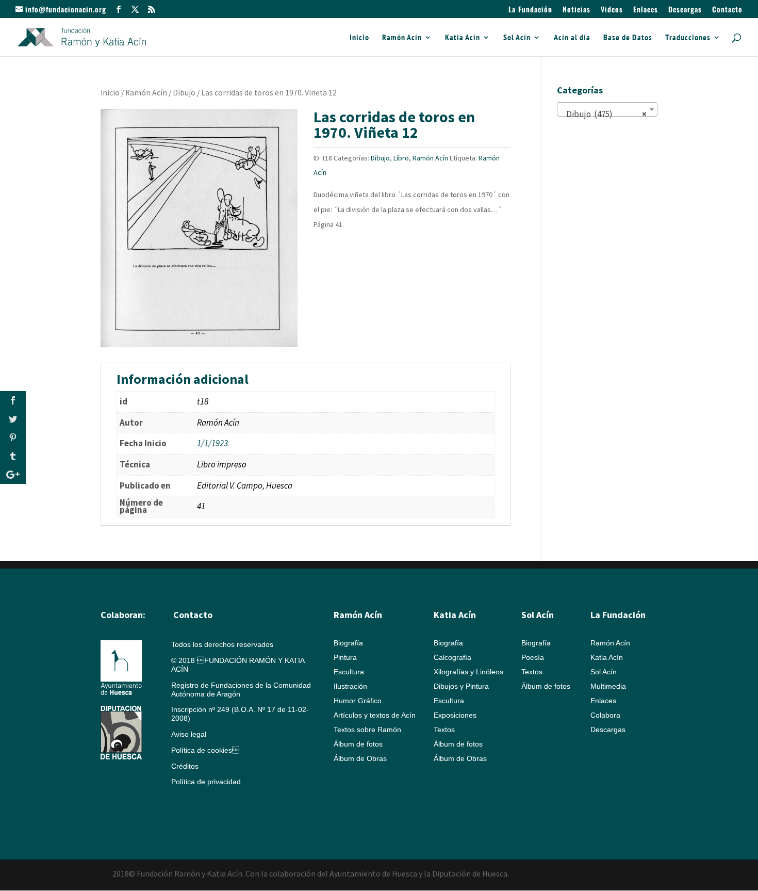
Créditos (185, 766)
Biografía (348, 643)
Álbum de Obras (360, 758)
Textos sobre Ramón (367, 729)
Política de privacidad (206, 781)
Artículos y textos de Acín (375, 715)
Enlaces (645, 10)
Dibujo (184, 93)
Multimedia (608, 686)
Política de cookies (205, 750)
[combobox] (607, 109)
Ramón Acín (402, 38)
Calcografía (452, 657)
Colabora (605, 715)
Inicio (359, 38)
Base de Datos (627, 38)
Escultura (349, 672)
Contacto (727, 10)
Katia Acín (462, 38)
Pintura (345, 657)
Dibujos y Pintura (461, 686)
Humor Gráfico (358, 700)
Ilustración (350, 686)
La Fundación (530, 10)
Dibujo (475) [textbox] (604, 114)
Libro (401, 158)
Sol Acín (517, 38)
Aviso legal (188, 734)
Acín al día (572, 38)
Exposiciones (455, 715)
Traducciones (688, 38)
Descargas (685, 10)
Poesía (532, 657)
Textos (444, 729)
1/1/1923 (212, 443)
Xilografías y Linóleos (468, 672)
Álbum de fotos (358, 744)
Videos (612, 10)
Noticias (576, 10)
